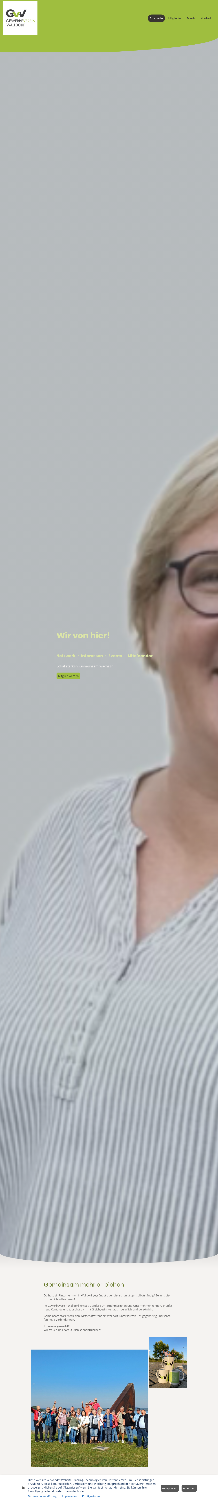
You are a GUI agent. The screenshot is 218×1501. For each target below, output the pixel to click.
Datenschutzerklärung (42, 1496)
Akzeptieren (169, 1488)
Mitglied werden (68, 676)
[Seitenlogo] (20, 18)
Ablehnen (189, 1488)
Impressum (69, 1496)
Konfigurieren (91, 1496)
